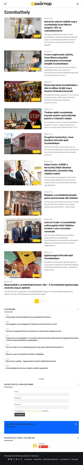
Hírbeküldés (37, 459)
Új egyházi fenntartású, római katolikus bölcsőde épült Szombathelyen (58, 140)
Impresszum (28, 459)
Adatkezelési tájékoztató (50, 459)
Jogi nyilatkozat (65, 459)
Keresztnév (17, 404)
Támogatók (74, 459)
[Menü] (5, 4)
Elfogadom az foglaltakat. (33, 411)
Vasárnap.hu (35, 456)
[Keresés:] (78, 4)
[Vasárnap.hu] (41, 4)
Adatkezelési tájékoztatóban (33, 411)
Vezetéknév (17, 398)
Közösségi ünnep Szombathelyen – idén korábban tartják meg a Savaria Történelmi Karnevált (61, 88)
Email (16, 391)
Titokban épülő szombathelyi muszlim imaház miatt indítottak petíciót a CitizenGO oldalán (60, 115)
